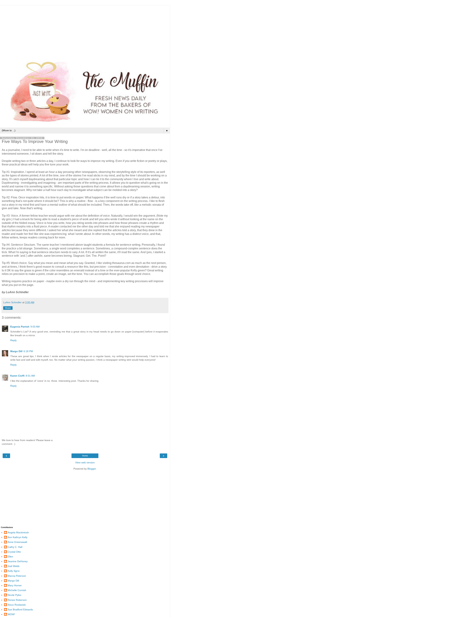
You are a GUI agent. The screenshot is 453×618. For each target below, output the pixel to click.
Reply (13, 340)
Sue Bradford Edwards (20, 609)
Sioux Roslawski (17, 604)
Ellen (10, 556)
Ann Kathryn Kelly (17, 537)
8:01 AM (30, 375)
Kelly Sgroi (13, 570)
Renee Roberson (17, 600)
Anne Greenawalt (17, 542)
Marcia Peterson (17, 575)
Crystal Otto (14, 551)
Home (85, 456)
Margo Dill (16, 351)
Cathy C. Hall (15, 547)
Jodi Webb (13, 566)
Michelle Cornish (17, 590)
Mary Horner (15, 585)
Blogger (91, 468)
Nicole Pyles (14, 595)
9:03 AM (35, 326)
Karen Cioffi (17, 375)
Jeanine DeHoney (18, 561)
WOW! (11, 614)
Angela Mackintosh (18, 532)
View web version (85, 462)
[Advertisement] (85, 30)
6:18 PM (28, 351)
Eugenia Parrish (19, 326)
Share (8, 308)
